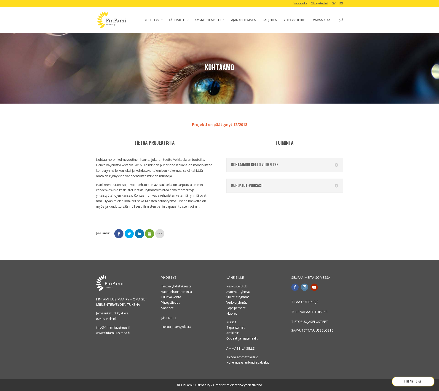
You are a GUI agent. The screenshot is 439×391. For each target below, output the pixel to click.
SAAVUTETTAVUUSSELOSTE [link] (312, 330)
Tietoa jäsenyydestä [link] (176, 326)
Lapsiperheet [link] (236, 308)
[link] (111, 19)
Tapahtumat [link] (235, 327)
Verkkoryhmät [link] (236, 302)
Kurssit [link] (231, 322)
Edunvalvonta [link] (171, 297)
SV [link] (333, 3)
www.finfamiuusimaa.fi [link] (113, 333)
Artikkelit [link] (232, 333)
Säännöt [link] (167, 308)
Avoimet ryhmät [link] (238, 291)
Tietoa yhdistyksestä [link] (176, 286)
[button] (295, 287)
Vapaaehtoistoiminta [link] (176, 291)
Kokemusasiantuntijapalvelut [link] (247, 362)
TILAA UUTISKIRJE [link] (304, 302)
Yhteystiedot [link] (319, 3)
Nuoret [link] (231, 313)
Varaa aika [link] (300, 3)
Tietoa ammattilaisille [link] (242, 357)
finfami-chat (413, 381)
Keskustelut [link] (235, 286)
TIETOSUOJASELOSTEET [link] (309, 321)
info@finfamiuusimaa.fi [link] (113, 327)
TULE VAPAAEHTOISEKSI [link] (309, 312)
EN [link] (341, 3)
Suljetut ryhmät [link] (237, 297)
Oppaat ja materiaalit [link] (242, 338)
